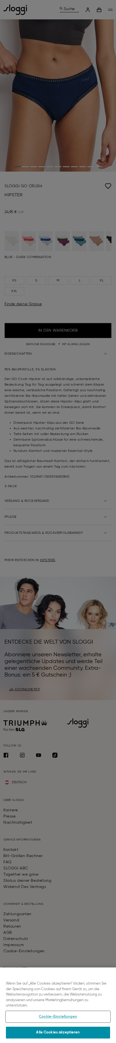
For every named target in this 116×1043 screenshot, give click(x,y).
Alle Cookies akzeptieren (58, 1032)
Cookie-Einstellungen (58, 1017)
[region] (58, 1005)
